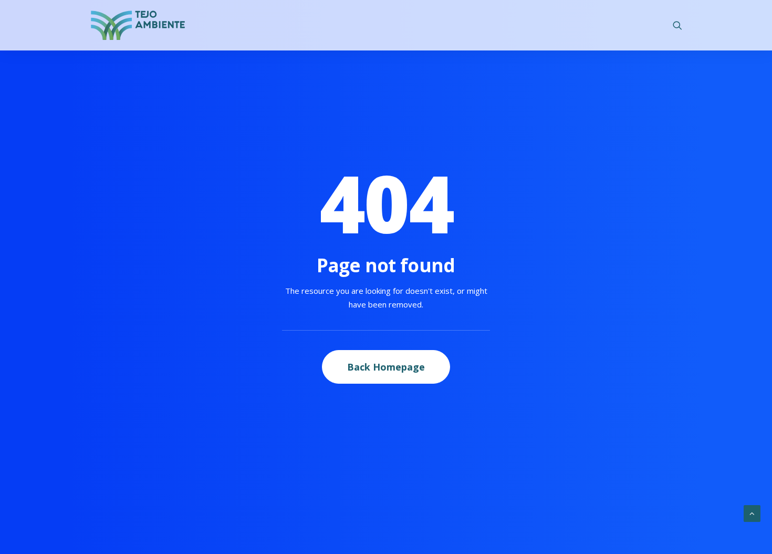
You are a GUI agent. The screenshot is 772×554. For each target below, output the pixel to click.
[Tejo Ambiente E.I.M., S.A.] (138, 25)
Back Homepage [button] (386, 367)
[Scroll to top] (752, 512)
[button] (677, 25)
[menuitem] (677, 25)
